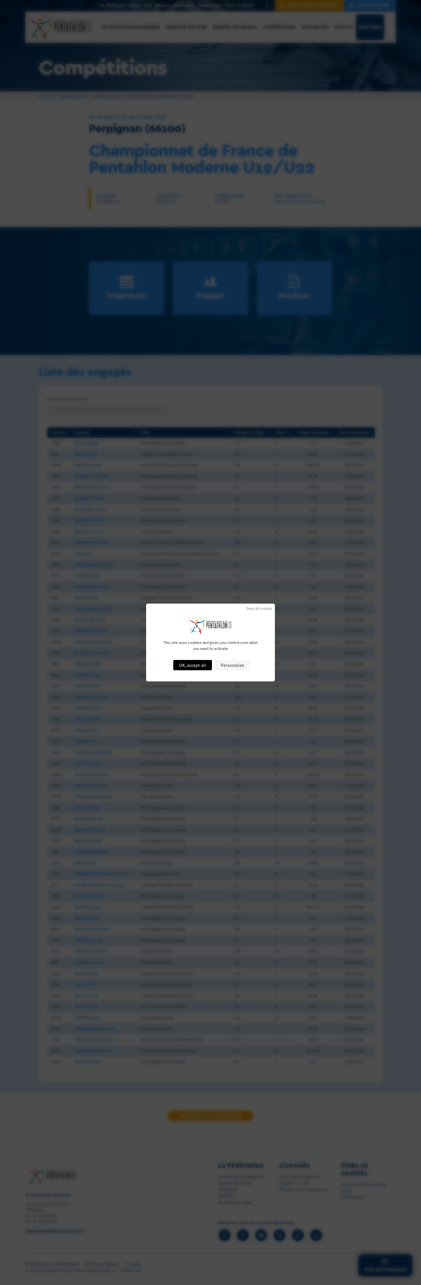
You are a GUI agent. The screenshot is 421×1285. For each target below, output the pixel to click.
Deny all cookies (259, 608)
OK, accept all (192, 665)
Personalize (232, 665)
